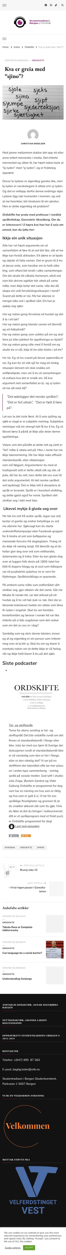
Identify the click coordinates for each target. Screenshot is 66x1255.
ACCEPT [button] (29, 1247)
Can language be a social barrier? (22, 953)
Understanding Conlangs (17, 979)
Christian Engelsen (33, 143)
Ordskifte (38, 60)
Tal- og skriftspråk (21, 725)
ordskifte (26, 847)
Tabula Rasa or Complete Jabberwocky (17, 928)
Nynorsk (10, 847)
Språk (40, 847)
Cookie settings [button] (13, 1247)
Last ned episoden (26, 826)
